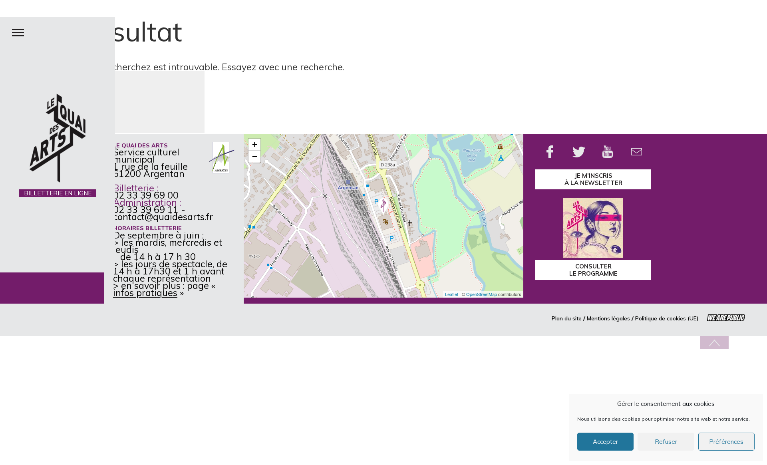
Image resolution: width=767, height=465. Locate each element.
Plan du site (567, 318)
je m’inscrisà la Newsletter (593, 179)
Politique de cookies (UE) (667, 318)
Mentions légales (608, 318)
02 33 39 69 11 (146, 209)
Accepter (605, 441)
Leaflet (451, 294)
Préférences (726, 441)
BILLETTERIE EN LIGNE (57, 193)
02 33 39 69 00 (146, 195)
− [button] (254, 156)
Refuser (666, 441)
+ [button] (254, 144)
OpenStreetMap (481, 294)
